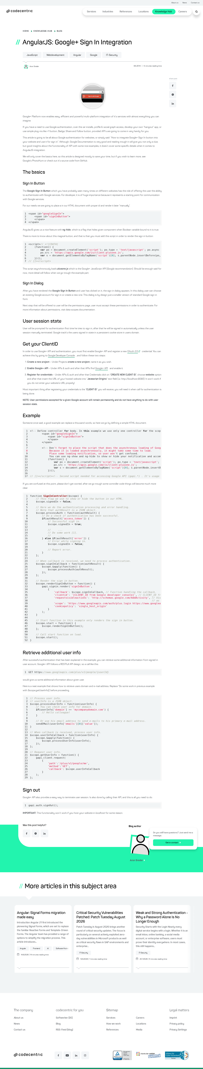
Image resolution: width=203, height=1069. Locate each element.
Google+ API (101, 368)
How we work (113, 1024)
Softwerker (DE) (64, 1018)
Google (93, 55)
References (126, 12)
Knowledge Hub (163, 12)
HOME (26, 31)
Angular (77, 55)
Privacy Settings (178, 1030)
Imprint (173, 1018)
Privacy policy (177, 1024)
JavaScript (32, 55)
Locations (144, 12)
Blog (58, 1024)
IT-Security (112, 55)
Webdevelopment (55, 55)
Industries (108, 12)
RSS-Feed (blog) (64, 1030)
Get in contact (172, 843)
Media (139, 1030)
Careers (182, 12)
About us (174, 3)
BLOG (59, 31)
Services (91, 12)
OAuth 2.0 (132, 351)
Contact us (195, 3)
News (184, 3)
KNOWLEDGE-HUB (42, 31)
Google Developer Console (61, 355)
